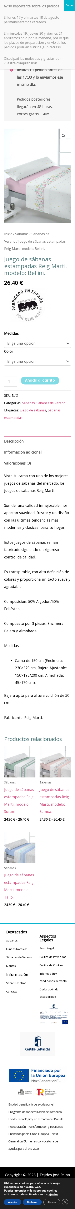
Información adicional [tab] (23, 452)
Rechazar (32, 1202)
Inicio (8, 234)
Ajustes (52, 1202)
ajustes (53, 1194)
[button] (63, 136)
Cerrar (69, 5)
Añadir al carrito (40, 380)
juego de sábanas (33, 410)
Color (8, 351)
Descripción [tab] (14, 441)
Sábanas (22, 234)
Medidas (11, 333)
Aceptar (12, 1202)
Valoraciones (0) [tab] (17, 463)
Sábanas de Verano (50, 403)
